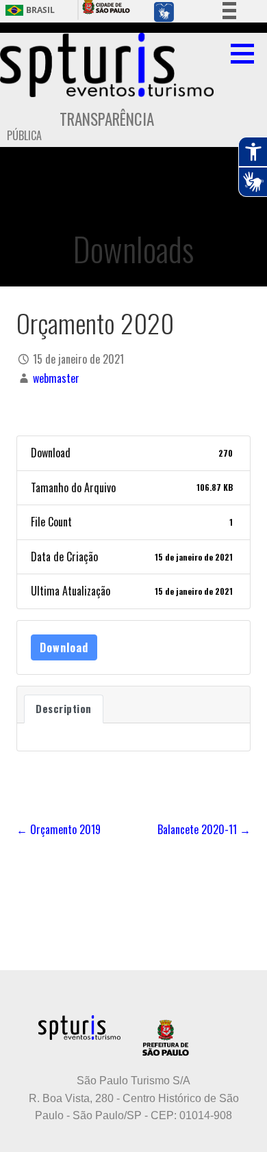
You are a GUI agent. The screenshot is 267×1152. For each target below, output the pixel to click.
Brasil (40, 10)
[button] (247, 53)
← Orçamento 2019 (58, 829)
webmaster (56, 378)
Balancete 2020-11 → (204, 829)
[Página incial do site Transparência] (107, 65)
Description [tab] (64, 708)
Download (64, 647)
